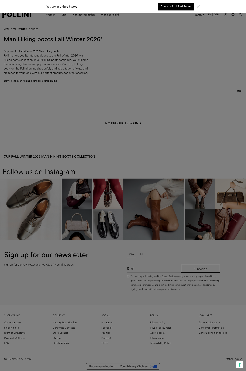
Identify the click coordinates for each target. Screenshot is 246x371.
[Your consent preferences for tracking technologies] (239, 364)
